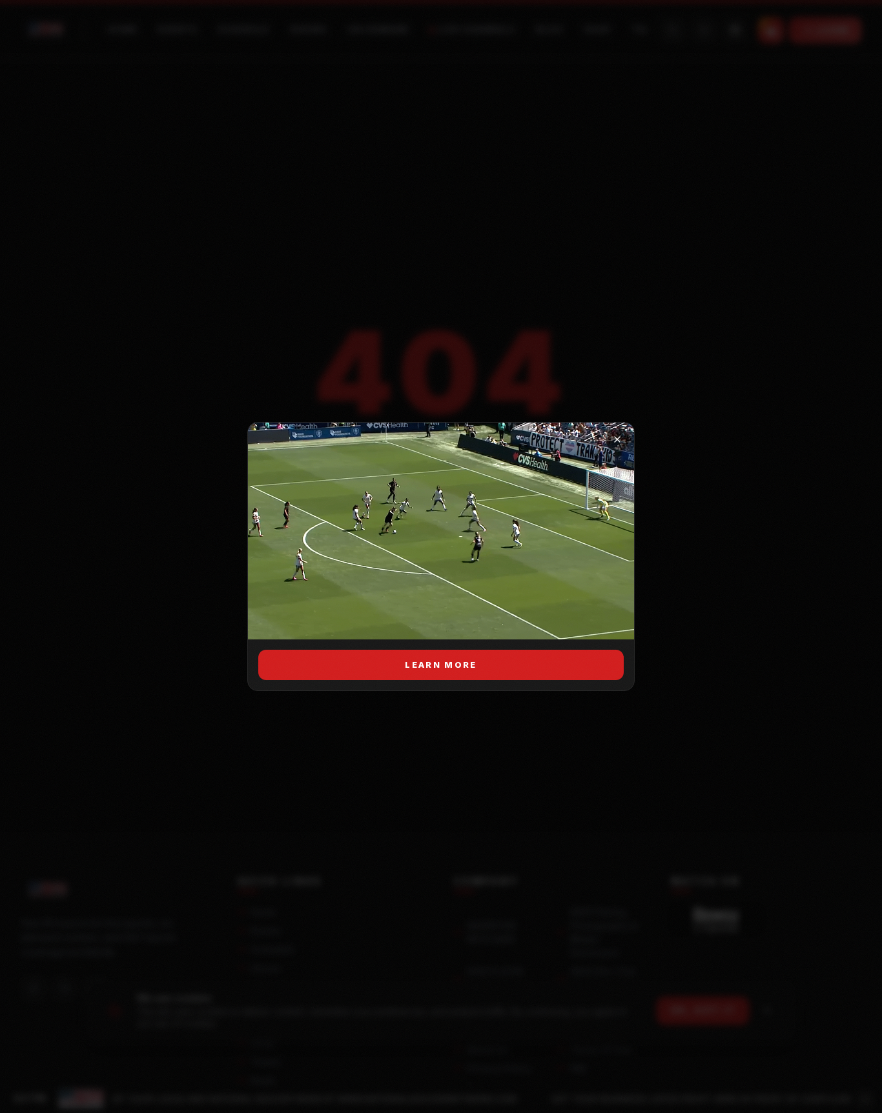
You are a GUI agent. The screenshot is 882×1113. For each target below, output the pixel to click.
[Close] (617, 439)
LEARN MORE (441, 664)
